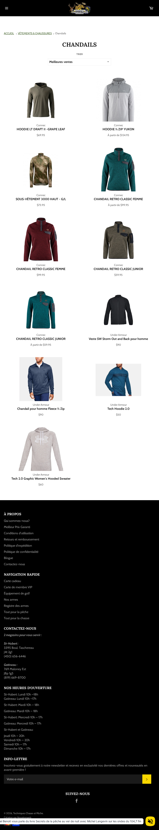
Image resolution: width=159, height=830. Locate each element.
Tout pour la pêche (16, 612)
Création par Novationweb (17, 817)
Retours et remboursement (21, 539)
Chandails (60, 33)
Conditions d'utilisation (19, 533)
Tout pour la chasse (16, 618)
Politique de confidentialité (21, 552)
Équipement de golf (17, 593)
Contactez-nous (14, 564)
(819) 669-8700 (15, 677)
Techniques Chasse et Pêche (28, 813)
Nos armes (11, 599)
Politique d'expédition (18, 545)
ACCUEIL (9, 33)
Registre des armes (16, 606)
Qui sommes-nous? (16, 521)
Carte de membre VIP (18, 587)
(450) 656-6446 (15, 656)
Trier (79, 54)
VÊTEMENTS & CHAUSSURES (35, 33)
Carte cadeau (12, 581)
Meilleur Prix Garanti (17, 527)
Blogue (8, 558)
